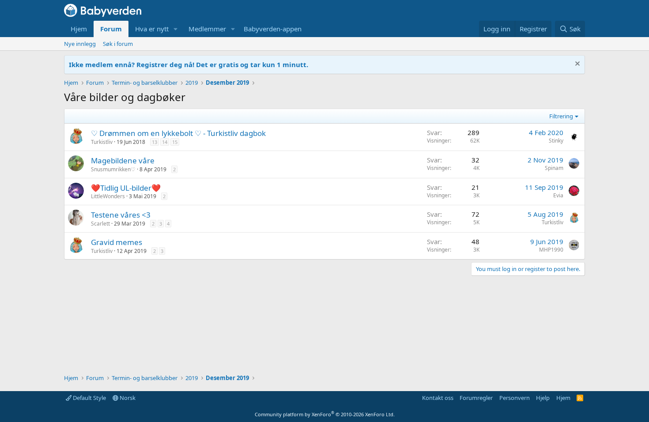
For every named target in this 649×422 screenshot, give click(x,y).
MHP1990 (551, 249)
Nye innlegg (80, 44)
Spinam (554, 168)
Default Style (89, 398)
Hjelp (543, 398)
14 (164, 142)
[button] (176, 29)
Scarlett (100, 223)
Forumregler (476, 398)
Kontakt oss (437, 398)
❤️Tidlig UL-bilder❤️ (126, 188)
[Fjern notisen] (576, 64)
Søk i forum (118, 44)
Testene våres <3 (121, 215)
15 (174, 142)
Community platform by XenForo (325, 414)
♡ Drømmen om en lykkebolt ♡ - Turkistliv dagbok (178, 133)
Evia (558, 195)
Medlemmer (207, 28)
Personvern (514, 398)
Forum (111, 28)
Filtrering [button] (561, 116)
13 (154, 142)
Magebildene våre (123, 160)
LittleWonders (108, 196)
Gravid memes (116, 242)
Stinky (556, 140)
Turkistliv (102, 142)
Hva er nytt (152, 28)
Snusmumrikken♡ (113, 169)
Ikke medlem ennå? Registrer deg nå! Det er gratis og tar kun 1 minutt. (188, 64)
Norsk (127, 398)
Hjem (79, 28)
